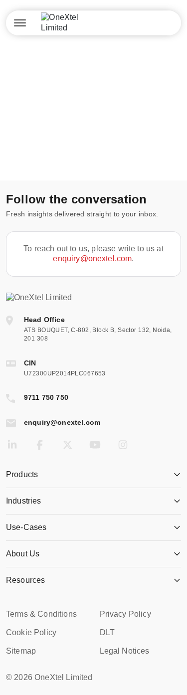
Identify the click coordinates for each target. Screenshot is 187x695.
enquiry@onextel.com (92, 258)
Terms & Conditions (41, 614)
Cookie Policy (31, 632)
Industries (23, 501)
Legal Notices (125, 651)
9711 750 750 (46, 397)
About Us (22, 553)
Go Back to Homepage (93, 148)
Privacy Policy (125, 614)
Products (22, 474)
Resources (25, 580)
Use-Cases (26, 527)
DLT (107, 632)
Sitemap (21, 651)
